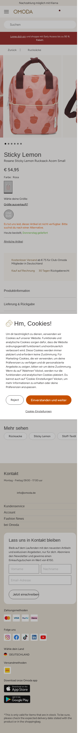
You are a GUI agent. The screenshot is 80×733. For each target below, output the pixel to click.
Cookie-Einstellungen (38, 411)
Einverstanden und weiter (49, 400)
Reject (15, 399)
